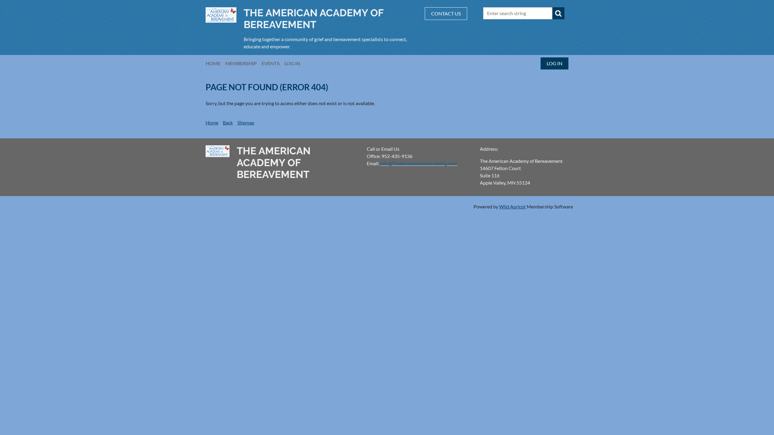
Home (212, 122)
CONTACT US (446, 13)
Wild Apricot (512, 206)
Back (228, 122)
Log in (554, 63)
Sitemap (245, 122)
